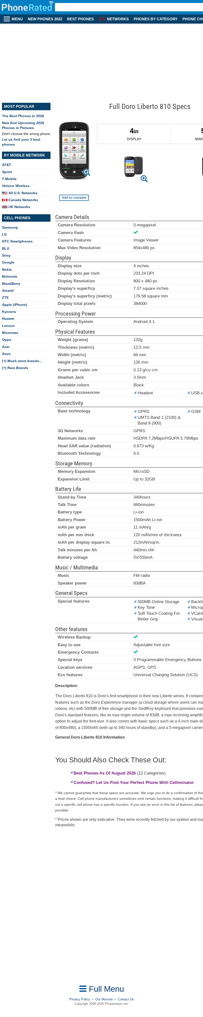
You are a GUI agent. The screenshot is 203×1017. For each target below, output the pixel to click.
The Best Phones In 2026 (23, 116)
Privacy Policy (79, 999)
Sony (6, 255)
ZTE (5, 297)
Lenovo (8, 326)
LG (4, 234)
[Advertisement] (101, 60)
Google (8, 262)
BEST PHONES (80, 19)
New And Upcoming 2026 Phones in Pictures (23, 125)
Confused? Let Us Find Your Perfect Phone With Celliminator (134, 782)
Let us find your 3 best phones (21, 141)
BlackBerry (11, 284)
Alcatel (8, 291)
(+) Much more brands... (22, 361)
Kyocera (9, 312)
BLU (5, 248)
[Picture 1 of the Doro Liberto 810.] (134, 167)
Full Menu (105, 988)
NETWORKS (114, 19)
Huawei (8, 319)
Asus (6, 354)
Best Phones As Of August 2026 (105, 773)
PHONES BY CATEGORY (156, 19)
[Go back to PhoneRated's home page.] (28, 7)
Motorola (9, 276)
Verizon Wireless (16, 186)
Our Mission (104, 999)
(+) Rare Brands (15, 368)
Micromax (10, 333)
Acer (6, 347)
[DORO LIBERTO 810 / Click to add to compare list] (74, 198)
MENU (17, 19)
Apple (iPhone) (14, 305)
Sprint (7, 172)
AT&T (6, 165)
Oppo (6, 340)
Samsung (10, 227)
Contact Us (126, 999)
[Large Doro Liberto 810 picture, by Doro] (74, 151)
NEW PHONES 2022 (45, 19)
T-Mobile (9, 179)
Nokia (7, 269)
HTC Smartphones (17, 241)
